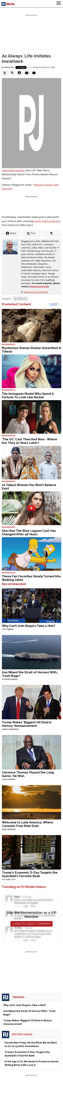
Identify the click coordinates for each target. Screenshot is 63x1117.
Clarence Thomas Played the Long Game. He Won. (28, 774)
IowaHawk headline (13, 170)
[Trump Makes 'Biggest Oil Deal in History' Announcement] (31, 702)
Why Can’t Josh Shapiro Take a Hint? (28, 626)
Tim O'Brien (7, 629)
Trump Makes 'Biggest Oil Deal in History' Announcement (26, 724)
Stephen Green (10, 679)
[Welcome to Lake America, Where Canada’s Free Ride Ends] (31, 802)
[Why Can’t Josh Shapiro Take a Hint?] (31, 605)
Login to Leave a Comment (31, 923)
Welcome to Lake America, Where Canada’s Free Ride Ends (27, 824)
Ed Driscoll (8, 67)
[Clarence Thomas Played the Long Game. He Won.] (31, 752)
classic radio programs (47, 221)
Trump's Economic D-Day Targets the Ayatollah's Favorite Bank (30, 874)
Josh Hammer (8, 779)
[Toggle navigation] (59, 3)
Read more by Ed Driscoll (36, 292)
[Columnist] (11, 246)
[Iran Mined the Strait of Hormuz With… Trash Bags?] (31, 652)
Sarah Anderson (10, 729)
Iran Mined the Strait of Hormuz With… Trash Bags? (30, 674)
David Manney (9, 829)
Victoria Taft (9, 880)
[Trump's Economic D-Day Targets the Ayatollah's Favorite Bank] (31, 852)
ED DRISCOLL (20, 299)
